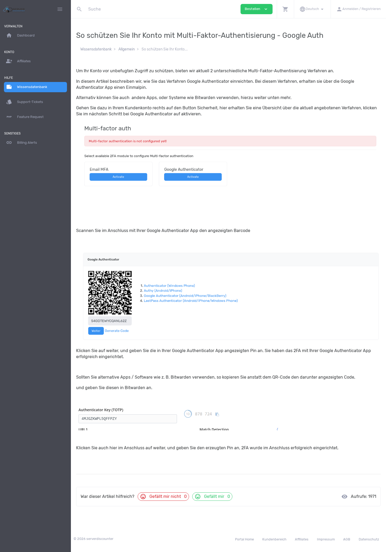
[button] (285, 9)
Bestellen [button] (256, 9)
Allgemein (126, 49)
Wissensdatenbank (96, 49)
